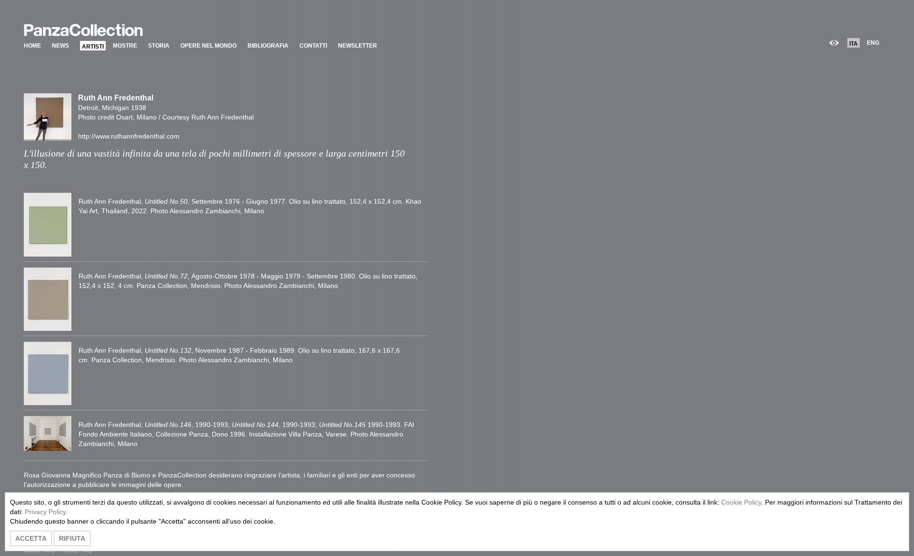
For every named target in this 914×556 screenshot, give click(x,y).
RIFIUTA (72, 538)
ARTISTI (93, 46)
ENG (873, 43)
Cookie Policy (741, 502)
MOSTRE (125, 45)
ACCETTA (31, 538)
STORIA (158, 45)
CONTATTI (313, 45)
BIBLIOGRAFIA (268, 45)
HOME (32, 45)
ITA (853, 43)
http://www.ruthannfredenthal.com (128, 136)
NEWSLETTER (357, 45)
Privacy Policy (45, 512)
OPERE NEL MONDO (208, 45)
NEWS (60, 45)
